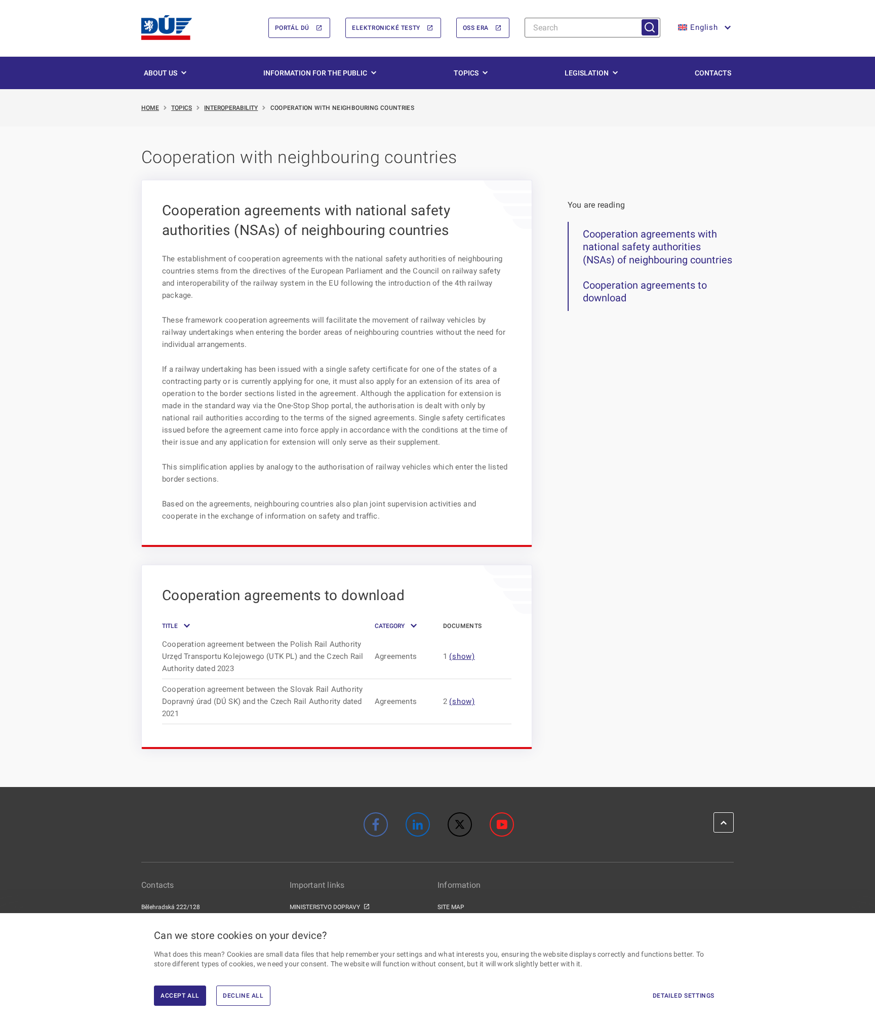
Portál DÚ (292, 27)
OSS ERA (476, 27)
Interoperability (231, 107)
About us (160, 73)
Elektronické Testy (386, 27)
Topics (466, 73)
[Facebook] (376, 824)
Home (150, 107)
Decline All (243, 995)
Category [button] (390, 626)
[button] (703, 27)
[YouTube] (502, 824)
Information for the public (315, 73)
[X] (460, 824)
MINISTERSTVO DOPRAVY (325, 907)
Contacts (713, 73)
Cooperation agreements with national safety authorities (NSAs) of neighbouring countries (657, 247)
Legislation (587, 73)
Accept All (180, 995)
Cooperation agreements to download (645, 291)
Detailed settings (683, 995)
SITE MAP (450, 907)
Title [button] (170, 626)
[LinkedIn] (418, 824)
